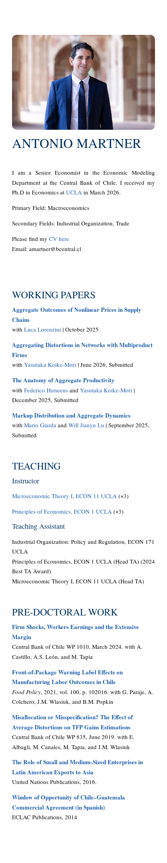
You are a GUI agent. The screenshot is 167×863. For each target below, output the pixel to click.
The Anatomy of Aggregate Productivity (63, 380)
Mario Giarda (40, 425)
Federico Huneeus (46, 390)
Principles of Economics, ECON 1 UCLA (62, 511)
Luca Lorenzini (42, 329)
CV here (59, 238)
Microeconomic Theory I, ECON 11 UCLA (64, 496)
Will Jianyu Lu (86, 425)
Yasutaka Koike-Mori (50, 364)
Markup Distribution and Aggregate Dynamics (71, 415)
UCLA (74, 192)
